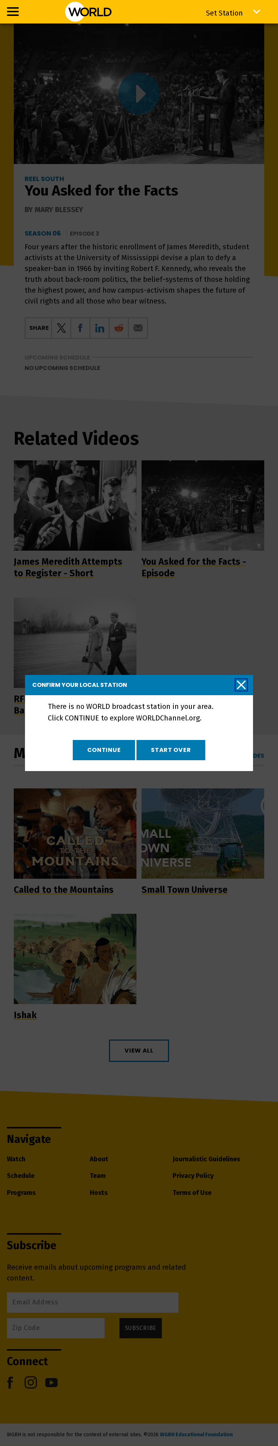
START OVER (171, 750)
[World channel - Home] (88, 12)
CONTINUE (104, 750)
